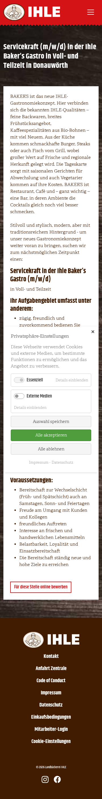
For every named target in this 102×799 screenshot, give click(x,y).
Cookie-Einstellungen (51, 742)
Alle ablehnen (51, 449)
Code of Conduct (51, 681)
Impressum (51, 693)
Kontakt (51, 656)
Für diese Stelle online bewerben (40, 587)
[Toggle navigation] (91, 12)
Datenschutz (51, 705)
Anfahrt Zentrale (51, 669)
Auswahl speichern (51, 421)
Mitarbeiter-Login (51, 729)
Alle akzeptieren (51, 435)
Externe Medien (39, 396)
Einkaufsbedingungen (51, 717)
